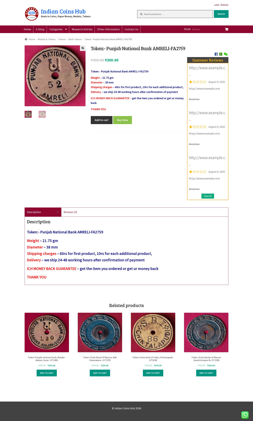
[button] (83, 48)
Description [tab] (34, 212)
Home (27, 29)
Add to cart (101, 120)
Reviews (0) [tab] (70, 212)
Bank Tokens (75, 39)
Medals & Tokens (46, 39)
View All (208, 196)
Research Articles (82, 29)
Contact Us (131, 29)
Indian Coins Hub (63, 11)
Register (224, 4)
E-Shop (40, 29)
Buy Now (122, 120)
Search (221, 14)
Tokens (62, 39)
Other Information (108, 29)
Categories (55, 29)
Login (216, 4)
